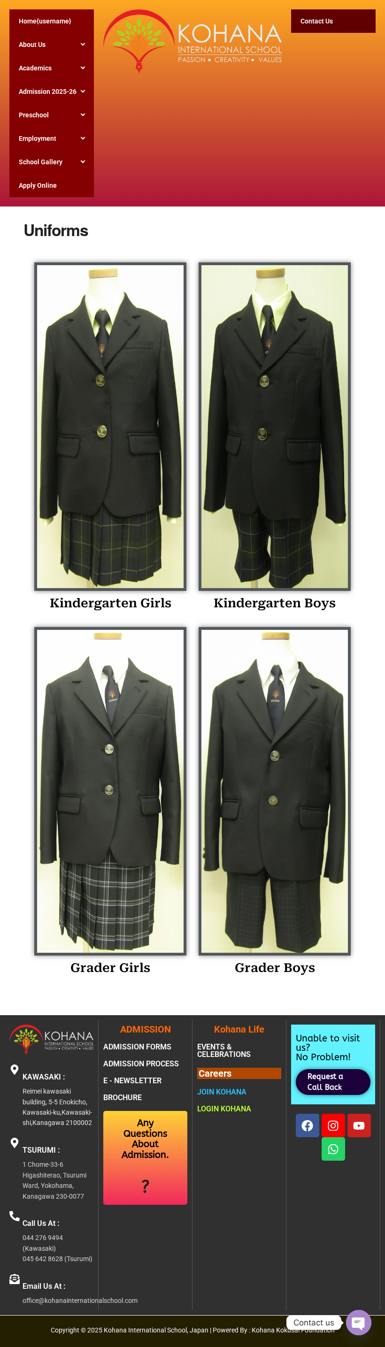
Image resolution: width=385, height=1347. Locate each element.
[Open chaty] (358, 1322)
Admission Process (141, 1063)
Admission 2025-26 (48, 91)
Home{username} (45, 21)
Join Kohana (221, 1091)
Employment (37, 138)
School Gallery (40, 162)
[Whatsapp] (333, 1149)
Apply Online (38, 185)
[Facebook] (307, 1125)
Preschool (34, 115)
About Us (32, 44)
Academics (35, 68)
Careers (215, 1073)
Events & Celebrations (224, 1050)
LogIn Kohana (224, 1108)
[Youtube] (359, 1125)
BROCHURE (122, 1097)
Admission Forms (137, 1046)
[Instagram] (333, 1125)
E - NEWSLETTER (132, 1080)
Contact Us (316, 21)
